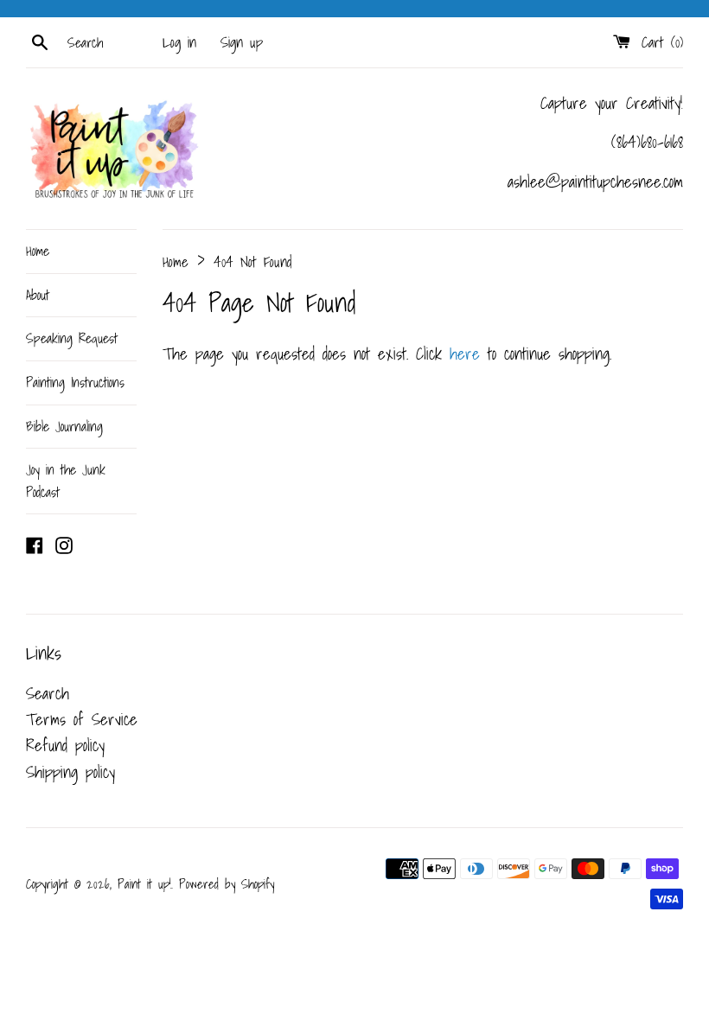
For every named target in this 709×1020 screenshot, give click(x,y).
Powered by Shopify (226, 884)
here (465, 354)
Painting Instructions (75, 382)
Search (47, 693)
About (37, 295)
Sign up (241, 42)
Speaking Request (72, 338)
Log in (179, 42)
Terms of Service (81, 719)
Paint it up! (144, 884)
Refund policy (65, 745)
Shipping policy (70, 772)
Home (37, 250)
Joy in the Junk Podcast (65, 480)
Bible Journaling (64, 426)
